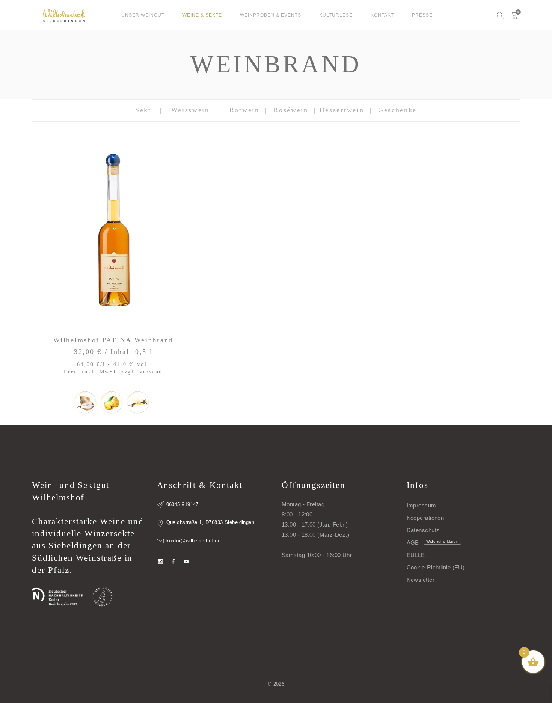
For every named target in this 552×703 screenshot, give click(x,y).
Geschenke (397, 110)
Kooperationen (425, 518)
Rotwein (244, 110)
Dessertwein (342, 110)
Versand (151, 372)
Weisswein (190, 110)
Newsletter (421, 580)
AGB (413, 542)
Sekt (143, 110)
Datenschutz (423, 530)
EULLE (416, 555)
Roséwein (290, 110)
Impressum (421, 505)
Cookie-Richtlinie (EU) (436, 567)
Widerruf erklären (442, 541)
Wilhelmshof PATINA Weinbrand (113, 340)
